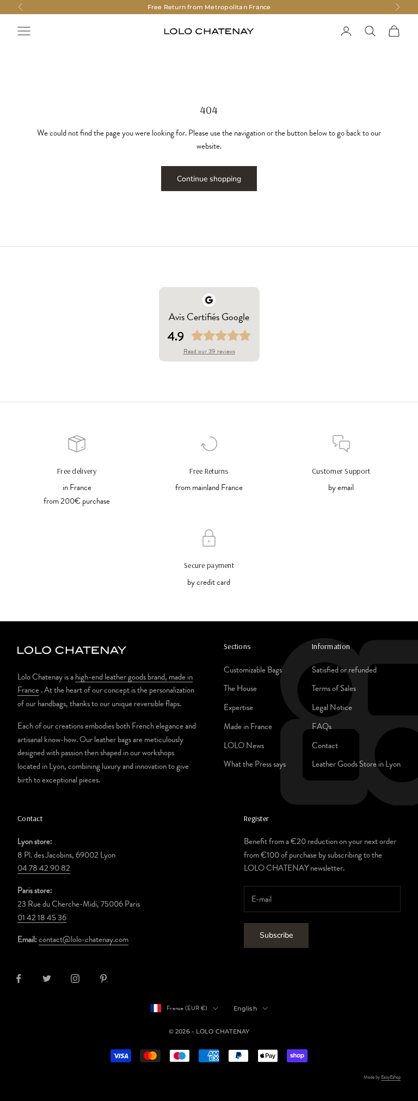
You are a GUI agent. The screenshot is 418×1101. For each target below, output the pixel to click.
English (245, 1008)
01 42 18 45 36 (41, 917)
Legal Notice (332, 707)
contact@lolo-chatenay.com (83, 939)
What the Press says (255, 764)
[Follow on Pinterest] (103, 978)
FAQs (321, 726)
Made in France (248, 726)
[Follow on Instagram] (75, 978)
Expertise (238, 707)
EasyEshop (391, 1077)
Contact (325, 745)
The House (240, 688)
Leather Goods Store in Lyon (356, 764)
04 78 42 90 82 (43, 868)
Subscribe (276, 935)
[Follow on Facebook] (18, 978)
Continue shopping (209, 179)
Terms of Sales (334, 688)
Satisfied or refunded (344, 670)
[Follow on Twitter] (46, 978)
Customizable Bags (253, 670)
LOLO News (244, 745)
